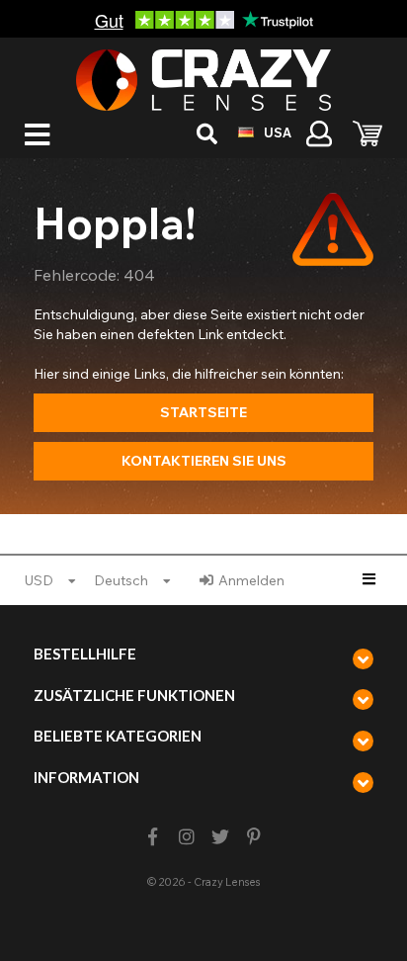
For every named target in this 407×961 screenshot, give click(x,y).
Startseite (203, 412)
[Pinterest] (254, 837)
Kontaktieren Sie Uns (204, 461)
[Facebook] (152, 837)
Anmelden (251, 580)
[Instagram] (186, 837)
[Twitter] (220, 837)
